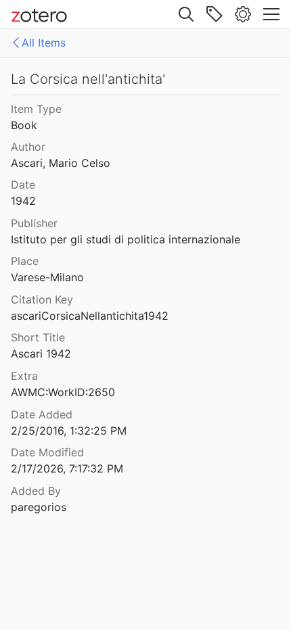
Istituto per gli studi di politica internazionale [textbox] (125, 239)
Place (25, 261)
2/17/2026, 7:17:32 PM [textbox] (67, 468)
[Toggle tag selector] (214, 14)
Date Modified (47, 452)
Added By (36, 491)
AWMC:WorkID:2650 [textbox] (63, 392)
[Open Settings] (243, 14)
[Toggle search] (186, 14)
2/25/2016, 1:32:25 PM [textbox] (69, 430)
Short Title (38, 337)
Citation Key (42, 299)
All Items (44, 42)
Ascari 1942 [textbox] (41, 353)
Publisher (34, 223)
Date (23, 184)
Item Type (36, 109)
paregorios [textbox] (38, 507)
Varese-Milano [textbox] (47, 277)
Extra (24, 376)
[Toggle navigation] (271, 14)
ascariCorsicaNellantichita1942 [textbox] (90, 315)
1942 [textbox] (23, 201)
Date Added (41, 414)
